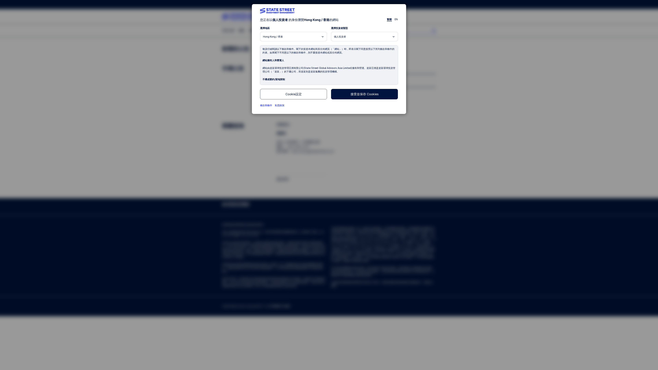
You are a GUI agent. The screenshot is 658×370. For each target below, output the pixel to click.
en (396, 19)
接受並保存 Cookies (365, 94)
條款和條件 (266, 105)
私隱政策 (279, 105)
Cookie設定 (293, 94)
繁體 (389, 19)
